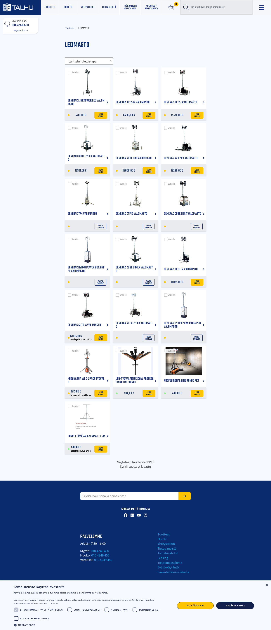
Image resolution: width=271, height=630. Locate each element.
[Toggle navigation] (262, 7)
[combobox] (216, 7)
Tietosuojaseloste (170, 563)
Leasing (163, 558)
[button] (92, 625)
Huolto (68, 7)
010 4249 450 (100, 555)
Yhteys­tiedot (88, 7)
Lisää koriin (101, 115)
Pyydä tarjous (100, 226)
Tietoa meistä (109, 7)
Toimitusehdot (168, 553)
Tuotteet (49, 7)
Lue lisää (53, 603)
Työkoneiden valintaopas (130, 7)
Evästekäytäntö (168, 567)
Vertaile (75, 73)
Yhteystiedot (166, 544)
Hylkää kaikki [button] (195, 605)
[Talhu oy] (20, 7)
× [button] (266, 585)
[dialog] (135, 605)
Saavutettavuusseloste (173, 572)
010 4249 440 (103, 560)
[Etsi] (184, 496)
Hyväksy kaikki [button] (235, 605)
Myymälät (19, 30)
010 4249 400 (20, 25)
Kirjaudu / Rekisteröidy (151, 7)
